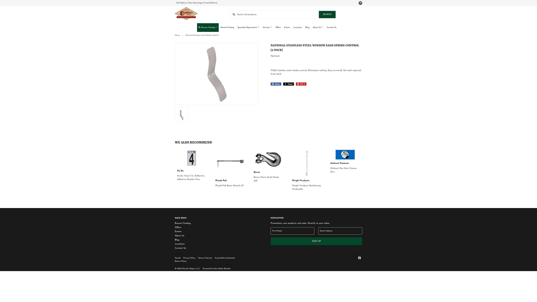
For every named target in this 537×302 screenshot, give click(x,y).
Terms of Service (205, 258)
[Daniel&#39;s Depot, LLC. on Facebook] (359, 258)
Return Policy (180, 261)
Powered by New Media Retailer (217, 269)
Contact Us (331, 27)
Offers (278, 27)
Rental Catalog (227, 27)
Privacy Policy (189, 258)
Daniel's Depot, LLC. (191, 269)
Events (287, 27)
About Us (317, 27)
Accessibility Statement (225, 258)
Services (266, 27)
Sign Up (316, 241)
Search (329, 14)
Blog (307, 27)
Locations (297, 27)
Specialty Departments (247, 27)
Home (177, 35)
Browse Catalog (208, 27)
